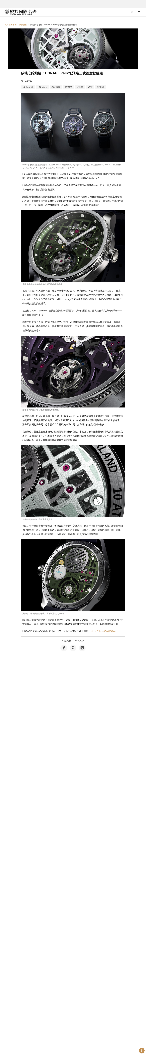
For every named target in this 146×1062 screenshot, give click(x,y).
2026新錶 (28, 86)
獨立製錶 (56, 86)
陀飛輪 (100, 86)
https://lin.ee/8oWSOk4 (103, 631)
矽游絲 (80, 86)
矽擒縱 (68, 86)
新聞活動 (23, 24)
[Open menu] (138, 12)
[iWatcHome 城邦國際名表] (20, 12)
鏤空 (90, 86)
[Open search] (132, 12)
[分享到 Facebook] (63, 648)
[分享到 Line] (82, 648)
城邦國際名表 (11, 24)
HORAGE (42, 86)
